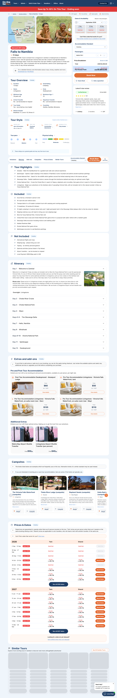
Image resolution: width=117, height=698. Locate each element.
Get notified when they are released (58, 639)
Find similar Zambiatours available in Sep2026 (91, 38)
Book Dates (100, 560)
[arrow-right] (105, 22)
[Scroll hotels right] (106, 495)
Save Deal (81, 81)
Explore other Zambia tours (60, 120)
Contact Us (103, 3)
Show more (15, 507)
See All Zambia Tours (99, 650)
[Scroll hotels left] (10, 495)
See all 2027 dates (58, 631)
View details (46, 392)
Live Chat (110, 694)
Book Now (91, 75)
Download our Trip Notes (26, 71)
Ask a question (99, 81)
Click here (41, 536)
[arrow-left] (76, 22)
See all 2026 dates (58, 584)
